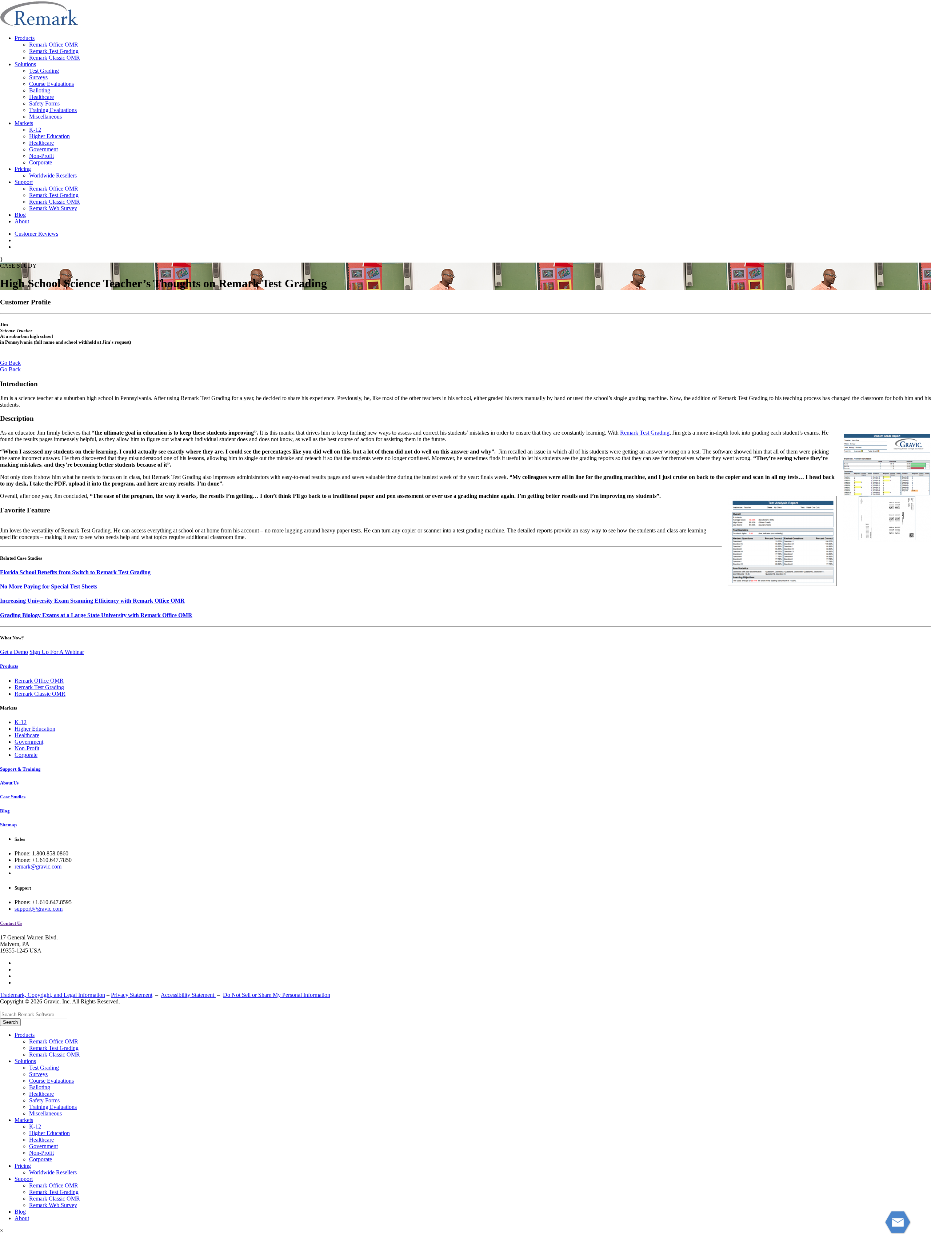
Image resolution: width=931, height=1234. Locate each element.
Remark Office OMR (53, 44)
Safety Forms (44, 103)
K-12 (35, 130)
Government (43, 149)
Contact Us (11, 923)
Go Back (10, 363)
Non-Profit (41, 156)
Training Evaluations (53, 110)
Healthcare (41, 97)
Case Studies (12, 796)
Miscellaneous (45, 116)
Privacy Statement (131, 995)
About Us (9, 783)
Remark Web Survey (53, 208)
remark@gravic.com (38, 866)
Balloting (39, 90)
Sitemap (8, 824)
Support (24, 182)
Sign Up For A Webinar (56, 652)
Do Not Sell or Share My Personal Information (276, 995)
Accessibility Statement (188, 995)
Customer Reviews (36, 234)
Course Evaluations (51, 84)
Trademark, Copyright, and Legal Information (52, 995)
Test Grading (44, 71)
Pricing (23, 169)
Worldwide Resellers (53, 175)
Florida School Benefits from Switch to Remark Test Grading (75, 572)
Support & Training (20, 769)
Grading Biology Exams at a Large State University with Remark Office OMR (96, 615)
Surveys (38, 77)
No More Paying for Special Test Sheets (48, 586)
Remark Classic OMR (54, 58)
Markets (24, 123)
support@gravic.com (39, 909)
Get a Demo (14, 652)
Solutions (25, 64)
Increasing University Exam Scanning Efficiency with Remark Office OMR (92, 601)
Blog (20, 215)
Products (25, 38)
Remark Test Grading (54, 51)
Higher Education (49, 136)
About (22, 221)
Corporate (40, 162)
